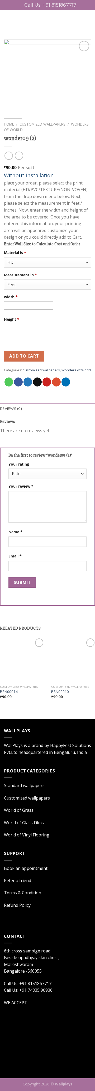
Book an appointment (26, 868)
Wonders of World (76, 370)
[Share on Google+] (56, 381)
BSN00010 (60, 691)
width (11, 296)
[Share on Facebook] (18, 381)
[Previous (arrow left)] (9, 545)
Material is (15, 252)
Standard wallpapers (24, 785)
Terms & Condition (22, 893)
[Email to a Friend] (37, 381)
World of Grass (19, 810)
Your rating (18, 464)
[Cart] (88, 19)
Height (11, 319)
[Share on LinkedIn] (65, 381)
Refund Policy (17, 905)
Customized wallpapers (42, 124)
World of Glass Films (24, 823)
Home (9, 124)
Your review (21, 486)
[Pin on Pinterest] (46, 381)
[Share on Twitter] (27, 381)
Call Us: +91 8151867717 (50, 5)
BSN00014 (9, 691)
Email (15, 556)
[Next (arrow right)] (81, 545)
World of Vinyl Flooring (26, 835)
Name (15, 531)
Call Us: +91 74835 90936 (28, 990)
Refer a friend (17, 880)
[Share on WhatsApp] (8, 381)
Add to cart (24, 356)
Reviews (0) (11, 409)
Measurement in (20, 274)
